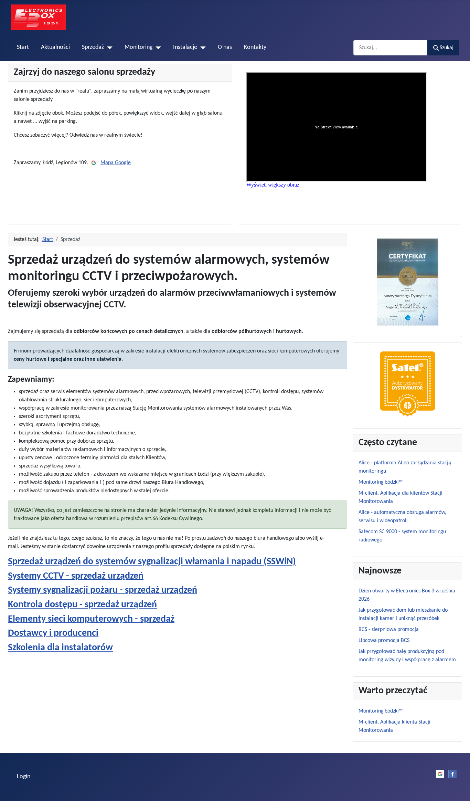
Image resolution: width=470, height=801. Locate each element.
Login (23, 777)
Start (23, 47)
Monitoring (138, 47)
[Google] (93, 163)
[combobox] (390, 47)
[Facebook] (452, 774)
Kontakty (255, 47)
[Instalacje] (201, 47)
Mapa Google (115, 163)
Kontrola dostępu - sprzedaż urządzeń (82, 605)
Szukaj (446, 48)
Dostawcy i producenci (53, 633)
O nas (225, 47)
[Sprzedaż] (108, 47)
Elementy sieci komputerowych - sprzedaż (91, 619)
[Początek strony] (457, 788)
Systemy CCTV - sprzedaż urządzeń (75, 576)
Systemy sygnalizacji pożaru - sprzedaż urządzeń (102, 590)
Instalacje (185, 47)
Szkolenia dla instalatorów (60, 648)
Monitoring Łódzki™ (381, 711)
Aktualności (55, 47)
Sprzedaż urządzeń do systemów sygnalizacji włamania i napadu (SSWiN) (152, 562)
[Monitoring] (156, 47)
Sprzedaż (93, 47)
